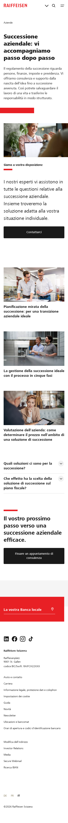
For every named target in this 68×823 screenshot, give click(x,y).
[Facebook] (14, 639)
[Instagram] (22, 639)
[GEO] (52, 609)
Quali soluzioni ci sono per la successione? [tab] (28, 465)
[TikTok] (31, 639)
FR (12, 795)
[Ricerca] (53, 5)
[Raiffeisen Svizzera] (15, 5)
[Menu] (62, 5)
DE (5, 795)
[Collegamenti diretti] (46, 5)
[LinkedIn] (6, 639)
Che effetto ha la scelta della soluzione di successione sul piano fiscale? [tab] (28, 483)
